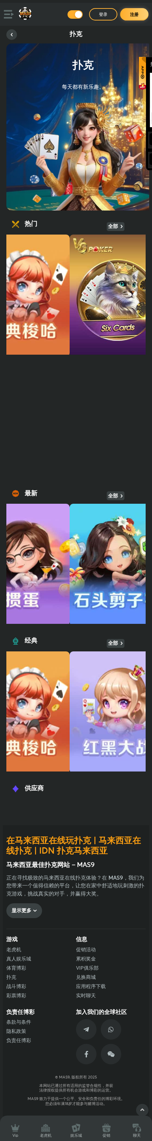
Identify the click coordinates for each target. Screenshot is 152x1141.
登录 (103, 14)
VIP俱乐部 (87, 968)
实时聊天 (86, 995)
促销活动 (86, 949)
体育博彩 (16, 968)
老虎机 (13, 949)
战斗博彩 (16, 986)
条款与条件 (18, 1022)
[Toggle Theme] (75, 14)
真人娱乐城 (18, 959)
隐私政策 (16, 1031)
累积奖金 (86, 959)
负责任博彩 (18, 1040)
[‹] (11, 34)
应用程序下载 (91, 986)
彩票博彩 (16, 995)
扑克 (11, 977)
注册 (134, 14)
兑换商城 (86, 977)
